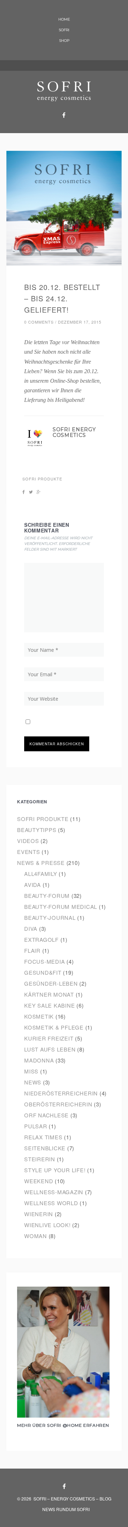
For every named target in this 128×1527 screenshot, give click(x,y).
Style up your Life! (54, 1170)
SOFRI (64, 30)
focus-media (44, 961)
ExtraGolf (41, 939)
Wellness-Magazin (53, 1192)
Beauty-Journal (50, 917)
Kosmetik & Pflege (54, 1027)
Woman (35, 1236)
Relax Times (43, 1137)
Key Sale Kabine (49, 1005)
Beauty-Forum (47, 895)
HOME (64, 19)
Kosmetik (39, 1016)
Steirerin (39, 1159)
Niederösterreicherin (61, 1093)
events (28, 851)
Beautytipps (36, 829)
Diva (30, 928)
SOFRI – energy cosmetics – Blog (72, 1498)
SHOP (64, 40)
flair (32, 950)
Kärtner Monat (49, 994)
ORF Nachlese (46, 1115)
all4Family (40, 873)
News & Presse (41, 862)
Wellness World (51, 1203)
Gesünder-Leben (51, 983)
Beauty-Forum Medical (60, 906)
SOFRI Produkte (42, 479)
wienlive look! (47, 1225)
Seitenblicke (44, 1148)
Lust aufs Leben (49, 1049)
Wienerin (38, 1214)
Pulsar (35, 1126)
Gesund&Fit (43, 972)
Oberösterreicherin (58, 1104)
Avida (32, 884)
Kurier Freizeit (48, 1038)
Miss (31, 1071)
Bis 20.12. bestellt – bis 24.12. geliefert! (62, 298)
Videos (28, 840)
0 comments (39, 322)
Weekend (38, 1181)
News (32, 1082)
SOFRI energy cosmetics (74, 432)
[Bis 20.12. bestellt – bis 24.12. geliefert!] (64, 208)
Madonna (39, 1060)
